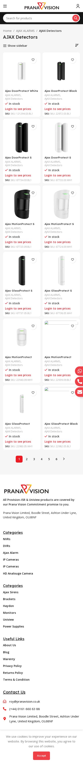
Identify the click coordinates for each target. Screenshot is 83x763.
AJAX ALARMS (25, 31)
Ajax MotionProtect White (18, 358)
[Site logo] (41, 6)
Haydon (8, 606)
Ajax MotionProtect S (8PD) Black (19, 225)
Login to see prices (18, 109)
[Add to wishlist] (32, 59)
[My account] (78, 6)
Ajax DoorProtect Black (61, 90)
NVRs (6, 539)
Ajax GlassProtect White (17, 425)
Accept (41, 755)
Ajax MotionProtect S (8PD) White (59, 225)
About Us (9, 645)
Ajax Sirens (10, 592)
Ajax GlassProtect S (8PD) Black (18, 292)
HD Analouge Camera (18, 573)
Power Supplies (13, 626)
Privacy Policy (12, 666)
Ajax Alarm (10, 553)
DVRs (6, 546)
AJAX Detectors (14, 98)
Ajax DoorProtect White (21, 90)
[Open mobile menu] (5, 6)
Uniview (8, 619)
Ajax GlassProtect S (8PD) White (58, 292)
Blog (6, 652)
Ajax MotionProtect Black (58, 358)
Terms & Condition (16, 679)
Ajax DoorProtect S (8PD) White (58, 159)
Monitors (9, 613)
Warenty (9, 659)
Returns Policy (13, 673)
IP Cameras (11, 559)
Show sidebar (17, 46)
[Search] (75, 18)
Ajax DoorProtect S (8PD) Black (18, 159)
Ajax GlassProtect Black (61, 423)
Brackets (9, 599)
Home (7, 31)
